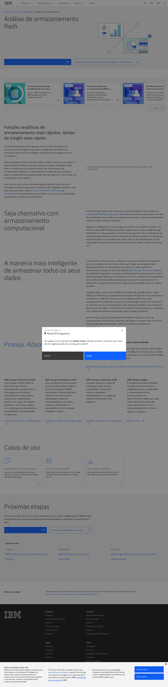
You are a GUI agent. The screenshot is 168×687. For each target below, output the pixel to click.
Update (89, 356)
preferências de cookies (58, 672)
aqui (112, 677)
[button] (166, 664)
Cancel (47, 356)
